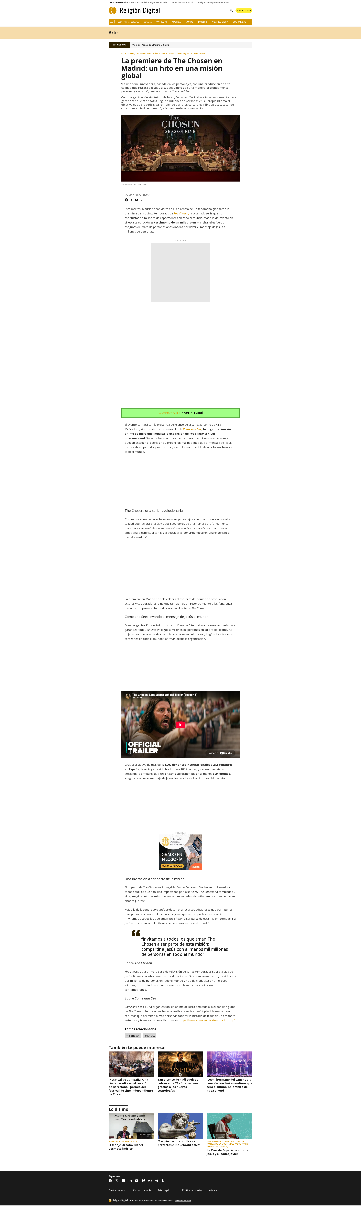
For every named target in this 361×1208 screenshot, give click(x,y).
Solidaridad (239, 21)
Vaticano (161, 21)
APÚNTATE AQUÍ (192, 413)
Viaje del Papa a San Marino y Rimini (150, 45)
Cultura (150, 1035)
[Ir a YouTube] (137, 1180)
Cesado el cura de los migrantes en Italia (148, 2)
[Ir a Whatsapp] (150, 1180)
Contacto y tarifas (142, 1190)
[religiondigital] (118, 1200)
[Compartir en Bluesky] (136, 200)
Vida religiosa (220, 21)
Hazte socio (213, 1190)
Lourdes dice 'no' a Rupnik (182, 2)
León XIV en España (128, 21)
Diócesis (202, 21)
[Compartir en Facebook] (126, 200)
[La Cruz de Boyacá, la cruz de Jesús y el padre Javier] (229, 1126)
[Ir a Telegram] (157, 1180)
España (148, 21)
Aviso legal (163, 1190)
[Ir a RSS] (164, 1180)
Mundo (189, 21)
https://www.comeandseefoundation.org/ (207, 1020)
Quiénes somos (117, 1190)
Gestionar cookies (183, 1200)
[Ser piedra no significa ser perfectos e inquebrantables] (180, 1126)
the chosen (132, 1035)
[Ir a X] (117, 1180)
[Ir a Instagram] (124, 1180)
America (176, 21)
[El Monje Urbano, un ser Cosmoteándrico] (131, 1126)
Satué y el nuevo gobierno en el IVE (212, 2)
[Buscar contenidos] (230, 10)
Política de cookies (192, 1190)
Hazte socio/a (244, 10)
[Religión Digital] (134, 10)
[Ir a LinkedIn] (130, 1180)
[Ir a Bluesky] (144, 1180)
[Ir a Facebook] (111, 1180)
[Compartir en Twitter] (131, 200)
